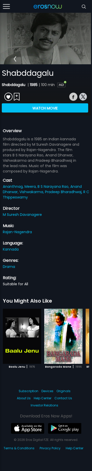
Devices (47, 391)
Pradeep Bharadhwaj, (64, 191)
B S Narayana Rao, (54, 186)
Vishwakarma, (32, 191)
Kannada (11, 249)
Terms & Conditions (19, 448)
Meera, (31, 186)
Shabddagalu (14, 84)
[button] (15, 59)
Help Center (42, 398)
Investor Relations (44, 405)
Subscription (28, 391)
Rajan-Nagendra (17, 231)
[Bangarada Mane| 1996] (63, 336)
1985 (34, 84)
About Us (24, 398)
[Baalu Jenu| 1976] (22, 336)
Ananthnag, (14, 186)
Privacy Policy (50, 448)
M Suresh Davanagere (22, 214)
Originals (63, 391)
